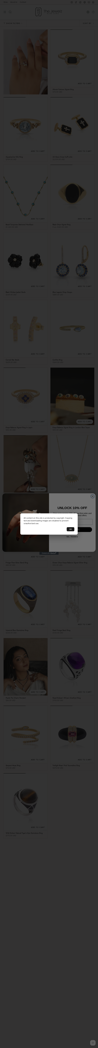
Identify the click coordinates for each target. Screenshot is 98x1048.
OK (70, 529)
